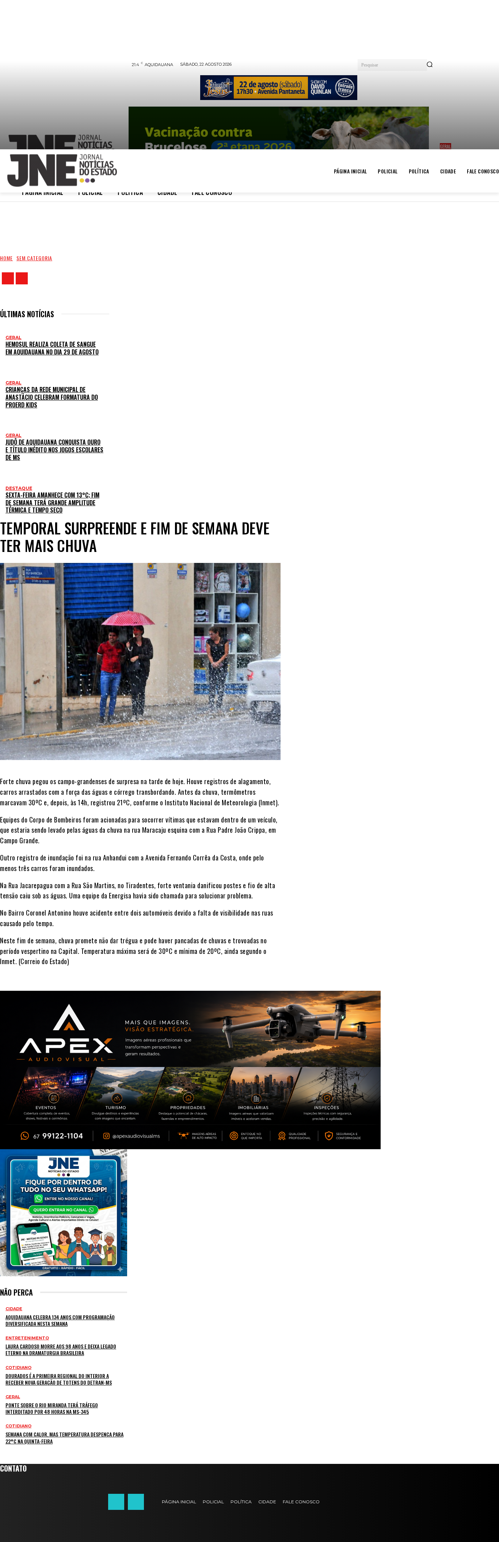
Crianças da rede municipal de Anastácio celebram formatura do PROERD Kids (51, 397)
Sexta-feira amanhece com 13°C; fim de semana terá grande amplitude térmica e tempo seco (52, 503)
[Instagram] (22, 278)
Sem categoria (34, 258)
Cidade (13, 1309)
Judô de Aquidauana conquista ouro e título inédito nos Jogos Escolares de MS (54, 450)
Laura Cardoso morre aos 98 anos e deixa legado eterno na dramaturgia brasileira (60, 1349)
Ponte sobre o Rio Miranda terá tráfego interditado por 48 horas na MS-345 (51, 1408)
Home (6, 258)
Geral (13, 337)
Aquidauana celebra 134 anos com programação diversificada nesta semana (60, 1320)
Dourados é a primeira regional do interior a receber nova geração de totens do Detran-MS (58, 1379)
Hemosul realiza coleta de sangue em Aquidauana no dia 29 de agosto (52, 348)
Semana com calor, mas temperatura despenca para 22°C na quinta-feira (64, 1437)
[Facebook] (8, 278)
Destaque (18, 488)
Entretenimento (27, 1338)
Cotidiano (18, 1368)
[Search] (429, 65)
